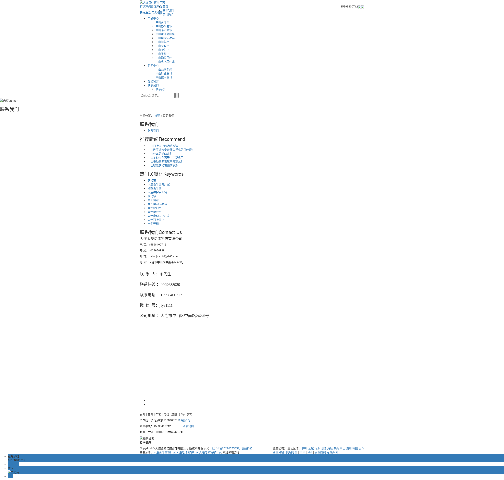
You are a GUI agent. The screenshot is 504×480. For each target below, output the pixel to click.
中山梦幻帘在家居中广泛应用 (165, 157)
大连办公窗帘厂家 (210, 452)
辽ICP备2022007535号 (226, 448)
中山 (342, 448)
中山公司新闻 (164, 69)
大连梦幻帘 (154, 208)
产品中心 (153, 18)
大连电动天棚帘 (157, 204)
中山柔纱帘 (162, 53)
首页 (165, 6)
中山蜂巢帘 (162, 42)
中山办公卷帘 (164, 26)
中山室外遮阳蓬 (165, 34)
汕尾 (311, 448)
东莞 (336, 448)
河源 (317, 448)
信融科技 (246, 448)
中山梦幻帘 (162, 50)
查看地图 (188, 426)
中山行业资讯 (164, 73)
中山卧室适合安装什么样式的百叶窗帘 (171, 149)
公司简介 (168, 14)
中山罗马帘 (162, 46)
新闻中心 (153, 65)
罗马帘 (152, 196)
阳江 (323, 448)
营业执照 (320, 452)
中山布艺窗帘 (164, 30)
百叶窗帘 (153, 200)
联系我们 (153, 85)
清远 (330, 448)
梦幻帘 (152, 180)
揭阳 (355, 448)
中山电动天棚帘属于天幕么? (165, 161)
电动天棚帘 (154, 223)
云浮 (361, 448)
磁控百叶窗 (154, 188)
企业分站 (278, 452)
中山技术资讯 (164, 77)
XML (310, 452)
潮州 (349, 448)
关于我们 (168, 10)
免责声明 (332, 452)
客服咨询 (184, 420)
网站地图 (291, 452)
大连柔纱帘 (154, 212)
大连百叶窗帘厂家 (159, 184)
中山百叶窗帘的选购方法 (163, 146)
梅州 (305, 448)
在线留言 (153, 81)
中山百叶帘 (162, 22)
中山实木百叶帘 (165, 61)
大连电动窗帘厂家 (159, 216)
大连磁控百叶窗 (157, 192)
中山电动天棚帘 (165, 38)
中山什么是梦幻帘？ (160, 153)
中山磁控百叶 (164, 57)
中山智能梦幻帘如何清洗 (163, 165)
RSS (302, 452)
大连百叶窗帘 (156, 220)
